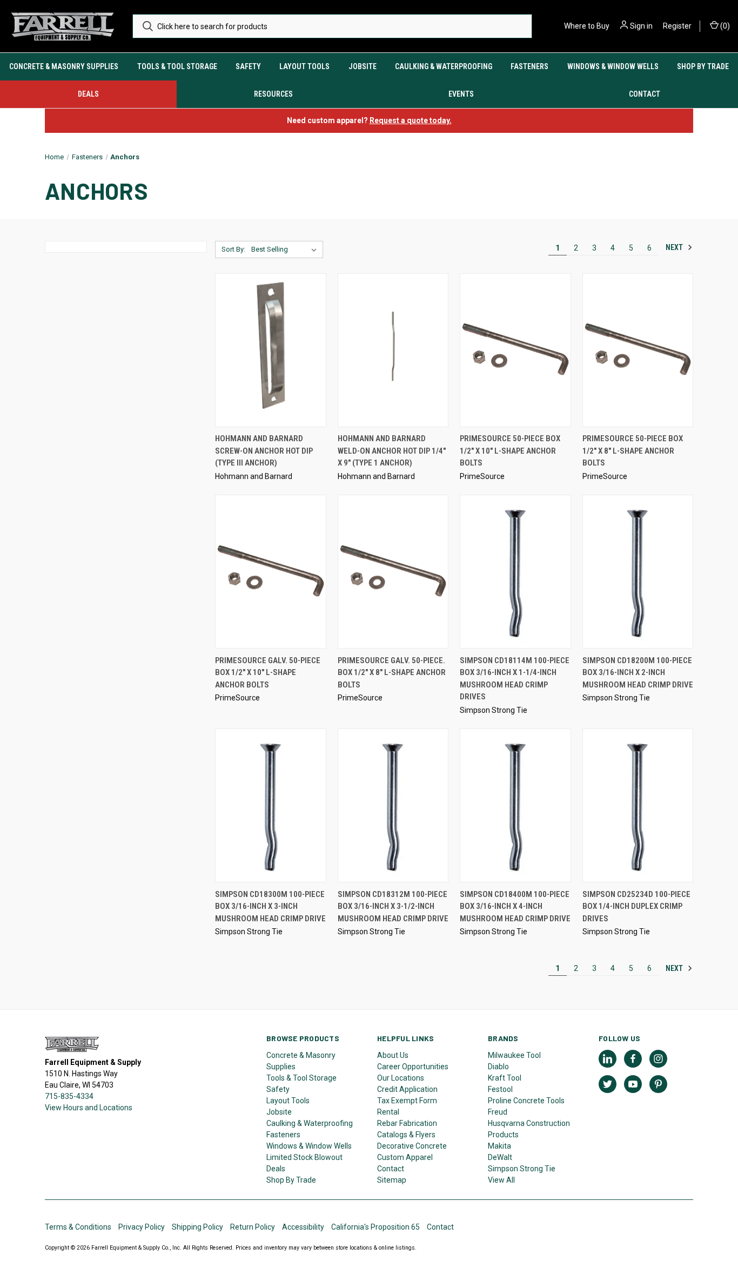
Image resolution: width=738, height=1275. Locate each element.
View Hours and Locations (88, 1107)
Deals (88, 94)
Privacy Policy (141, 1227)
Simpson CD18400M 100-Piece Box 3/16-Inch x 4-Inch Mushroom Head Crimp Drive (515, 906)
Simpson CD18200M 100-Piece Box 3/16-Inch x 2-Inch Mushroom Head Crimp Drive (637, 673)
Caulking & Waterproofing (443, 66)
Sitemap (391, 1180)
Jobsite (362, 66)
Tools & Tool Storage (177, 66)
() (724, 26)
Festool (500, 1089)
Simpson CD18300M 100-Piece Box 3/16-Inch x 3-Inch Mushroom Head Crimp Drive (270, 906)
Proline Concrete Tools (526, 1100)
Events (461, 94)
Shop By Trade (703, 66)
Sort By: (233, 249)
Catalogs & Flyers (406, 1134)
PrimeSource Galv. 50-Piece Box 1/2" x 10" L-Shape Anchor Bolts (267, 673)
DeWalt (500, 1157)
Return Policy (252, 1227)
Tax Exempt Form (407, 1100)
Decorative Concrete (412, 1146)
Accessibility (303, 1227)
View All (501, 1180)
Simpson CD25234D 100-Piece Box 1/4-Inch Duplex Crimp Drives (636, 906)
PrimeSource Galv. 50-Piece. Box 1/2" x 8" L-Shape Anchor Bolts (392, 673)
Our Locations (400, 1078)
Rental (388, 1112)
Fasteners (529, 66)
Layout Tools (304, 66)
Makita (499, 1146)
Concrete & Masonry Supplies (63, 66)
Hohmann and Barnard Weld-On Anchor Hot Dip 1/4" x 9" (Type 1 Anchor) (392, 451)
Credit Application (407, 1089)
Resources (273, 94)
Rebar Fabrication (407, 1123)
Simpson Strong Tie (521, 1168)
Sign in (641, 26)
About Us (392, 1055)
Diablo (498, 1066)
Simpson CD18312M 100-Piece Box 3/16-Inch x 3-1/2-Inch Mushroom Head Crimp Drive (393, 906)
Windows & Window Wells (613, 66)
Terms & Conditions (78, 1227)
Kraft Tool (504, 1078)
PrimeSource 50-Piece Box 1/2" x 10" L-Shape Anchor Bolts (510, 451)
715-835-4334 (69, 1096)
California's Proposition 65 (375, 1227)
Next (675, 247)
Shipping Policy (197, 1227)
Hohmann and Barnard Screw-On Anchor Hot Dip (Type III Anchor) (264, 451)
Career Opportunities (412, 1066)
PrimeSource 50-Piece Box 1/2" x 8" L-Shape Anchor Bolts (632, 451)
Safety (248, 66)
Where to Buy (586, 26)
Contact (390, 1168)
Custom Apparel (405, 1157)
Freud (497, 1112)
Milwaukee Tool (514, 1055)
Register (677, 26)
